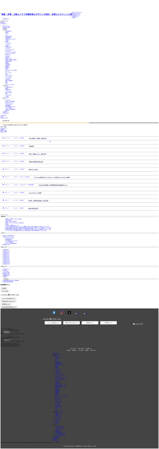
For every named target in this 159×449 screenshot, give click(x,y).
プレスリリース (8, 104)
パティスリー (8, 42)
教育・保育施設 (8, 80)
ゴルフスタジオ (8, 75)
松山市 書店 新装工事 (10, 221)
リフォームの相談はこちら (53, 322)
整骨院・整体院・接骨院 (10, 59)
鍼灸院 (6, 66)
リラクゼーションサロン (10, 51)
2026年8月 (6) (6, 249)
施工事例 (68, 350)
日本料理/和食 (8, 36)
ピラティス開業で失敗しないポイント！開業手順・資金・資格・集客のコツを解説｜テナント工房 (27, 226)
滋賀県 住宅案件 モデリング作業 (13, 218)
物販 (6, 81)
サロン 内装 (3, 127)
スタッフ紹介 (6, 97)
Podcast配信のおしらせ (10, 106)
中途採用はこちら (108, 322)
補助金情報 (7, 105)
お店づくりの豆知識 (9, 101)
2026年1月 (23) (6, 258)
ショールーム (8, 76)
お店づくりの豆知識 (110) (8, 235)
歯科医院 (7, 57)
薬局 (6, 68)
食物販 (6, 41)
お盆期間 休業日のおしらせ (11, 225)
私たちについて (6, 25)
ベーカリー (7, 44)
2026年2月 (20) (6, 257)
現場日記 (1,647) (6, 244)
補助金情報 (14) (8, 239)
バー (6, 35)
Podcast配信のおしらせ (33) (11, 240)
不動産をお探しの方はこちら (71, 322)
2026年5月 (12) (6, 253)
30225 (6, 224)
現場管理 (5, 28)
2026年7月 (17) (6, 250)
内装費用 (2, 129)
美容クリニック (8, 58)
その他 (6, 40)
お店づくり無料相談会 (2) (11, 243)
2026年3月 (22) (6, 256)
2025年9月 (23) (6, 263)
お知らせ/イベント (9, 102)
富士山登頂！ (8, 220)
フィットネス (8, 72)
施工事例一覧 (8, 31)
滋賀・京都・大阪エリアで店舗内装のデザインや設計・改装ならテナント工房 (81, 446)
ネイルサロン (8, 50)
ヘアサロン (7, 48)
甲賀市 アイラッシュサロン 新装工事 (14, 222)
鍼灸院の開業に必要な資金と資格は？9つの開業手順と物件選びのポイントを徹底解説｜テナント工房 (28, 229)
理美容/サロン (8, 46)
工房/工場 (7, 79)
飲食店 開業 (3, 131)
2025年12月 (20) (6, 259)
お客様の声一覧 (8, 87)
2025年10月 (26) (6, 262)
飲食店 (6, 32)
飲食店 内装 (3, 130)
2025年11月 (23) (6, 261)
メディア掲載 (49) (9, 241)
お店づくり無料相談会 (10, 109)
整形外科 (7, 63)
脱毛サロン (7, 54)
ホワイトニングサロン (10, 53)
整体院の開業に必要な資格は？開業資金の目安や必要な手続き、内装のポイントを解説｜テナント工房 (28, 227)
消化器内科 (7, 64)
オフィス (7, 71)
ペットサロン (8, 77)
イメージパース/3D (9, 84)
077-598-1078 (6, 331)
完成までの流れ (6, 27)
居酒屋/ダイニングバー (10, 38)
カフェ (6, 33)
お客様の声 (74, 350)
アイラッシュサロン (9, 49)
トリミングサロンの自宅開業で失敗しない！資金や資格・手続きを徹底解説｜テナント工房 (25, 230)
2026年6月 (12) (6, 252)
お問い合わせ (6, 113)
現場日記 (7, 110)
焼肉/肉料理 (8, 37)
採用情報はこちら (90, 322)
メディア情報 (80, 350)
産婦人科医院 (8, 61)
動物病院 (7, 67)
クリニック (7, 55)
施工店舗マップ (89, 348)
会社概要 (5, 111)
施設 (6, 74)
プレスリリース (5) (9, 238)
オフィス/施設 (8, 92)
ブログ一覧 (7, 100)
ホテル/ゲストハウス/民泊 (11, 70)
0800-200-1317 (7, 332)
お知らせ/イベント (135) (8, 236)
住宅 (6, 83)
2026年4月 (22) (6, 254)
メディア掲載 (8, 107)
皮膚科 (6, 62)
